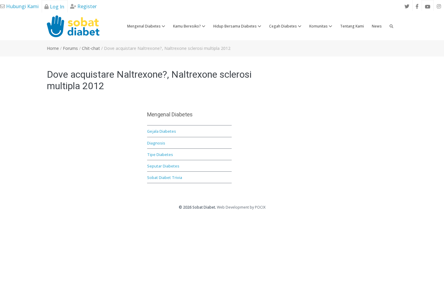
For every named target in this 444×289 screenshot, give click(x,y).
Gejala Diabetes (161, 131)
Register (86, 6)
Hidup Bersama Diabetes (235, 26)
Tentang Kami (352, 26)
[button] (391, 26)
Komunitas (319, 26)
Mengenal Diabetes (144, 26)
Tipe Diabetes (160, 154)
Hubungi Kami (22, 6)
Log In (56, 6)
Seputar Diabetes (163, 166)
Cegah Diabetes (283, 26)
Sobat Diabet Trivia (164, 177)
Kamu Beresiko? (187, 26)
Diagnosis (156, 143)
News (377, 26)
